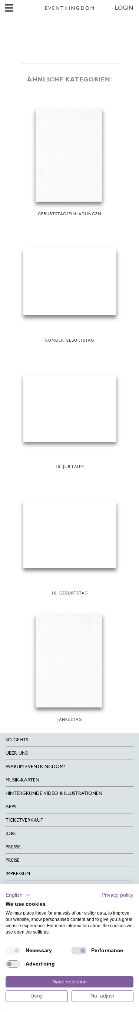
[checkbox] (13, 950)
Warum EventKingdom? (35, 766)
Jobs (11, 833)
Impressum (18, 873)
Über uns (17, 753)
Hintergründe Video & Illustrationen (54, 793)
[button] (18, 895)
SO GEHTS (17, 739)
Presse (13, 847)
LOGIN (124, 7)
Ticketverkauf (24, 820)
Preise (13, 860)
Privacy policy (117, 895)
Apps (11, 806)
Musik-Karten (22, 780)
